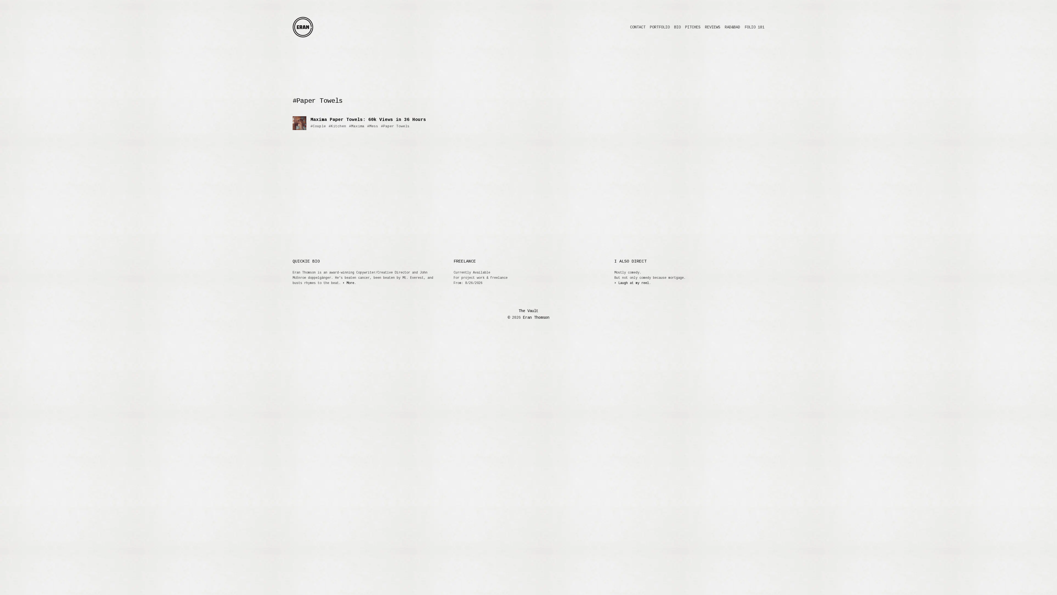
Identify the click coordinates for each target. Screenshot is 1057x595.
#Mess (372, 126)
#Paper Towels (395, 126)
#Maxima (356, 126)
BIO (677, 27)
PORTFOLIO (660, 27)
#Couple (318, 126)
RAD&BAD (732, 27)
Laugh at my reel (633, 283)
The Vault (528, 311)
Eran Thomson (535, 317)
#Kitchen (337, 126)
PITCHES (693, 27)
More (350, 283)
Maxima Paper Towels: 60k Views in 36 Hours (368, 119)
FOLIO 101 (754, 27)
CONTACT (637, 27)
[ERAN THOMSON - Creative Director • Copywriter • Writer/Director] (303, 27)
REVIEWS (712, 27)
